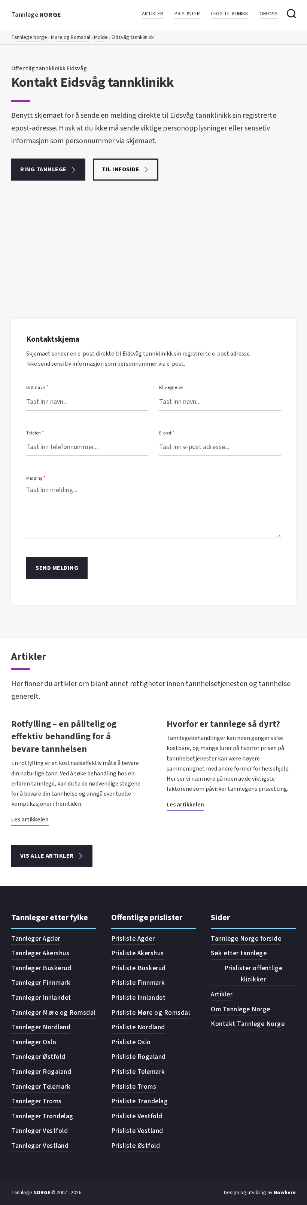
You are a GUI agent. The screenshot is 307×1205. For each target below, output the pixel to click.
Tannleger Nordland (40, 1027)
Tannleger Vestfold (39, 1130)
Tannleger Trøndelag (42, 1116)
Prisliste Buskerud (138, 968)
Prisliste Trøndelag (139, 1101)
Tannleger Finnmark (40, 982)
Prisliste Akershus (137, 953)
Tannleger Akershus (40, 953)
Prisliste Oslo (131, 1042)
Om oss (268, 14)
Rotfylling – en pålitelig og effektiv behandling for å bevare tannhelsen (63, 736)
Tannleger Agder (35, 938)
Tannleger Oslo (33, 1042)
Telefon (33, 433)
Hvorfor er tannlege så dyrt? (223, 724)
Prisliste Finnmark (138, 982)
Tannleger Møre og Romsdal (53, 1012)
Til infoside (120, 169)
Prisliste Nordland (138, 1027)
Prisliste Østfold (135, 1145)
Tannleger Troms (36, 1101)
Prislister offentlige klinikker (253, 973)
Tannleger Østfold (38, 1056)
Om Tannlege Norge (240, 1009)
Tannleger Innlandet (41, 997)
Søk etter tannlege (239, 953)
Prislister (187, 14)
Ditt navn (36, 387)
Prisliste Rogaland (138, 1056)
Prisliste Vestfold (136, 1116)
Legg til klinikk (229, 14)
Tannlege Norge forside (246, 938)
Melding (34, 478)
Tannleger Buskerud (41, 968)
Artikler (152, 14)
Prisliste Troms (133, 1086)
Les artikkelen (30, 819)
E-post (165, 433)
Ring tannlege (43, 169)
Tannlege (36, 14)
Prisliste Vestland (137, 1130)
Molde (101, 37)
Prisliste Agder (133, 938)
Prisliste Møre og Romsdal (150, 1012)
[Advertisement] (153, 262)
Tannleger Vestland (40, 1145)
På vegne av (171, 387)
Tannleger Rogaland (41, 1071)
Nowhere (285, 1192)
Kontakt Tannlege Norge (248, 1024)
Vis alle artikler (47, 856)
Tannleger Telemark (40, 1086)
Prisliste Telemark (138, 1071)
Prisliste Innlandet (138, 997)
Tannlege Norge (29, 37)
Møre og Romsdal (70, 37)
